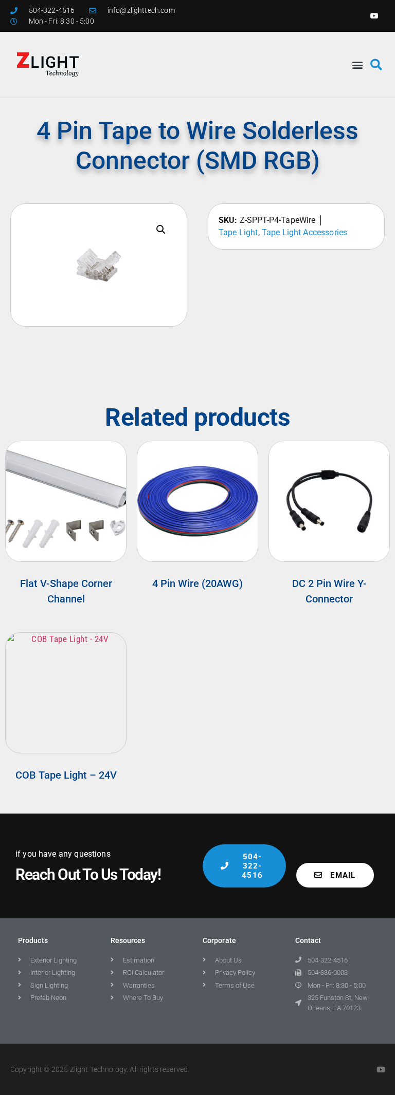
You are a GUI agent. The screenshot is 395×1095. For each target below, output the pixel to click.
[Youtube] (375, 16)
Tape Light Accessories (304, 232)
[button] (357, 64)
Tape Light (238, 232)
